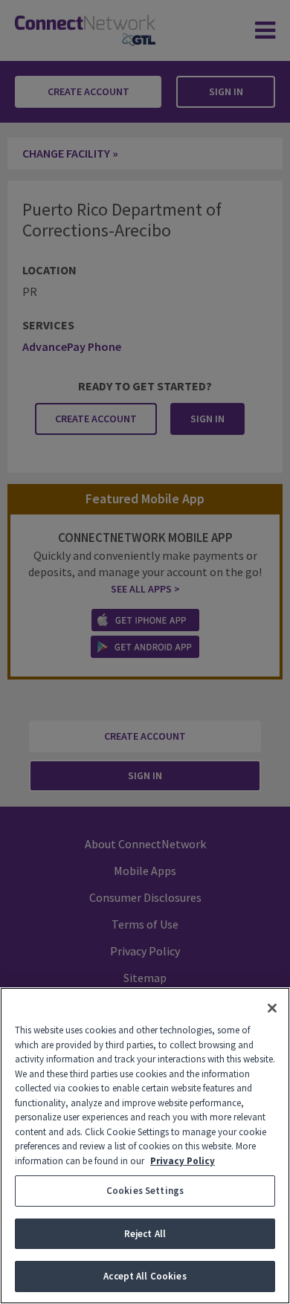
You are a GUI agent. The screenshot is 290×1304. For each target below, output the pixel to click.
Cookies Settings (145, 1190)
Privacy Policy (182, 1161)
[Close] (272, 1008)
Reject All (145, 1233)
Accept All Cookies (144, 1276)
